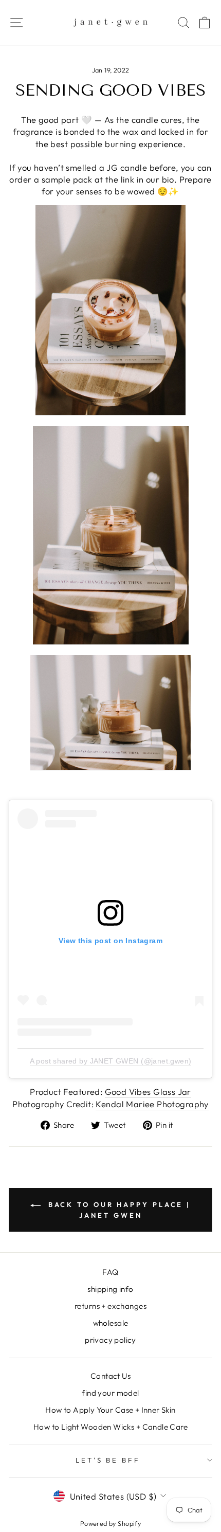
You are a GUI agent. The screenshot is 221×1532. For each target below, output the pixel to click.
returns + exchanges (110, 1306)
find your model (110, 1393)
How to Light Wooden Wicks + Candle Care (110, 1427)
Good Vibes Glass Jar (148, 1091)
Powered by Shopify (110, 1523)
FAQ (110, 1272)
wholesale (110, 1323)
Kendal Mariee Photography (152, 1103)
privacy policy (110, 1340)
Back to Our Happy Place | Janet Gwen (118, 1209)
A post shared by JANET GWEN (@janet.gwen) (111, 1061)
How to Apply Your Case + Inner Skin (110, 1410)
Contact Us (110, 1376)
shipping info (110, 1289)
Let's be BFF (108, 1460)
